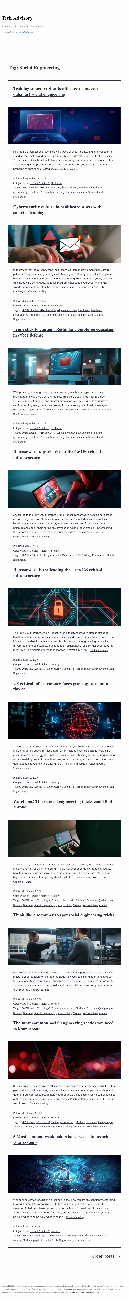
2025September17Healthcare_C (39, 432)
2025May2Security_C (33, 668)
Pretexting (92, 900)
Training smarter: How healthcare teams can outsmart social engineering (55, 91)
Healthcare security (54, 192)
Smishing (28, 905)
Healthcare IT (36, 192)
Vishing (77, 905)
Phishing (70, 192)
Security (55, 550)
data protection (69, 187)
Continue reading (69, 168)
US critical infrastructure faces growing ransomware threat (62, 686)
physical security (42, 1240)
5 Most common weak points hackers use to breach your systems (60, 1139)
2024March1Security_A (35, 1235)
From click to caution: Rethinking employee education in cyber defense (63, 332)
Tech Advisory (17, 17)
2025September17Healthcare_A (39, 187)
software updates (82, 1240)
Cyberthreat (68, 555)
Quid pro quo (105, 900)
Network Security (87, 1235)
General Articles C (39, 428)
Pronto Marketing (24, 32)
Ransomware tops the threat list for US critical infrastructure (57, 454)
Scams (91, 192)
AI (58, 187)
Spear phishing (64, 905)
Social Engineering (44, 905)
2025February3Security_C (36, 1008)
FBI (78, 555)
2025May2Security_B (33, 786)
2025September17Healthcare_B (39, 310)
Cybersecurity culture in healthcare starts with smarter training (57, 209)
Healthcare (56, 183)
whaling (103, 905)
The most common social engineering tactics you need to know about (63, 1026)
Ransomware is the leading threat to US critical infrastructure (57, 572)
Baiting (55, 900)
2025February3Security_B (36, 1122)
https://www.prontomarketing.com (85, 1292)
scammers (81, 192)
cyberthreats (70, 1235)
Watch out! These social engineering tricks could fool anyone (62, 804)
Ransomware (99, 555)
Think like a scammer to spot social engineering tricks (63, 915)
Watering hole (90, 905)
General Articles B (39, 305)
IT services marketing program (60, 1289)
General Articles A (40, 183)
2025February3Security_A (36, 900)
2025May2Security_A (34, 555)
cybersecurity (54, 555)
